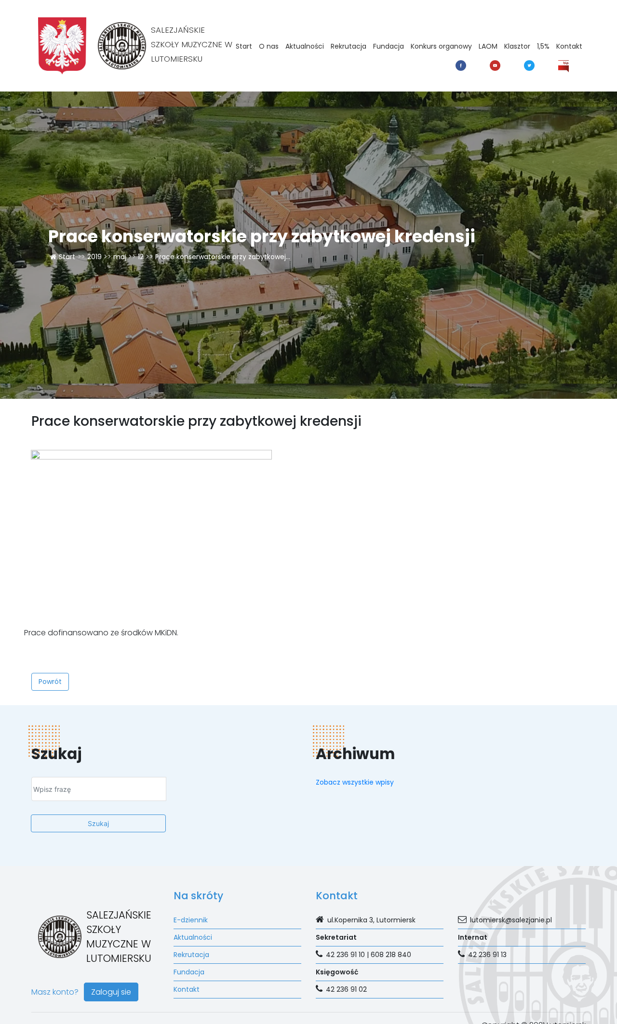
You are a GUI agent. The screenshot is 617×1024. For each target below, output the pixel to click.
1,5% (543, 46)
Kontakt (569, 46)
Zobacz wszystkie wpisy (355, 782)
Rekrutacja (348, 46)
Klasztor (517, 46)
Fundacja (388, 46)
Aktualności (304, 46)
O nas (269, 46)
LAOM (488, 46)
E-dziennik (191, 920)
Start (244, 46)
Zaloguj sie (111, 992)
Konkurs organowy (441, 46)
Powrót (50, 681)
